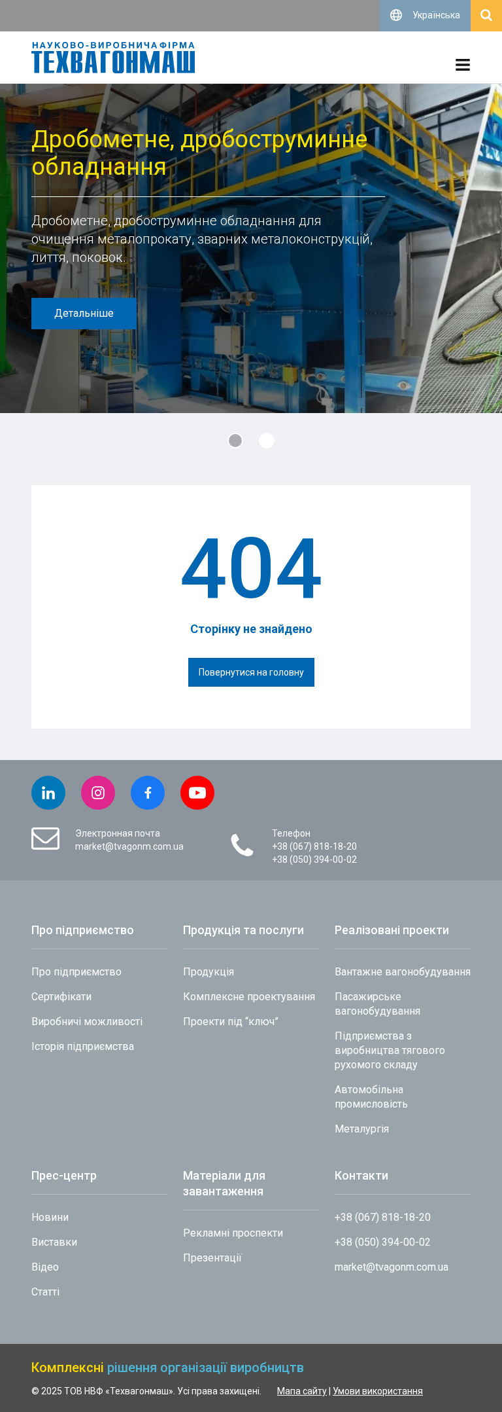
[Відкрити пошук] (486, 15)
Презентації (212, 1258)
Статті (45, 1292)
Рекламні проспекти (233, 1233)
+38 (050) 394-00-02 (314, 859)
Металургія (362, 1129)
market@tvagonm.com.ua (129, 846)
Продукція (208, 972)
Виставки (54, 1242)
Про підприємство (76, 972)
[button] (235, 440)
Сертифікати (61, 996)
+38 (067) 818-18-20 (314, 846)
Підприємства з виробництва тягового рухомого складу (390, 1050)
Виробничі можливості (86, 1021)
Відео (45, 1267)
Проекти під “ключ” (230, 1021)
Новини (50, 1217)
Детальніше (84, 313)
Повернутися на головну (251, 672)
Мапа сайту (302, 1391)
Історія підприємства (82, 1046)
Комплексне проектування (249, 996)
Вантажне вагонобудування (403, 972)
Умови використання (378, 1391)
